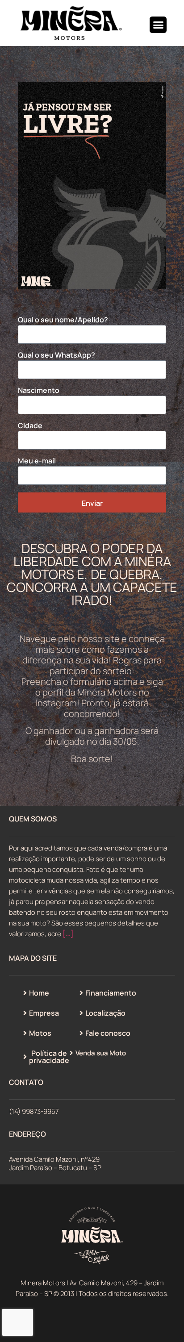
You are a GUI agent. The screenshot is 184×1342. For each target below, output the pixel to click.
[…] (68, 933)
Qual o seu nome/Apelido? (63, 320)
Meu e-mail (37, 461)
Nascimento (38, 391)
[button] (158, 25)
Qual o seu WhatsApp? (56, 355)
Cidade (30, 426)
